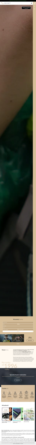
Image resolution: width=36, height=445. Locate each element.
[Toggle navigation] (31, 3)
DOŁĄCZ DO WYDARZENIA (22, 0)
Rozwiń (18, 343)
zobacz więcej (5, 166)
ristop (9, 431)
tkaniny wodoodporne (4, 431)
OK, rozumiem (21, 443)
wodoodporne (20, 350)
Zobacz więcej (6, 340)
